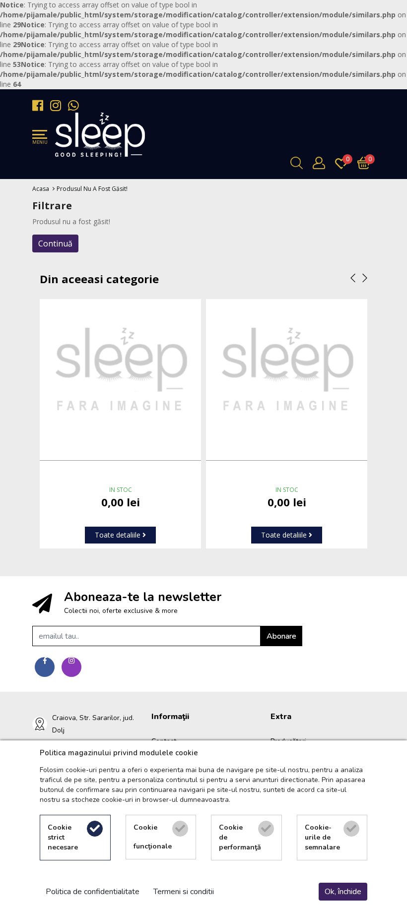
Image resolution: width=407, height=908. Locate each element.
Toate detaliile (118, 535)
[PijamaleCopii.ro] (100, 135)
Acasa (40, 188)
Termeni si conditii (183, 891)
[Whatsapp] (76, 105)
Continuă (55, 243)
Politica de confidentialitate (92, 891)
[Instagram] (58, 105)
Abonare (281, 636)
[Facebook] (40, 105)
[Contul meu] (321, 163)
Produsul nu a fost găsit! (92, 188)
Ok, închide (343, 891)
